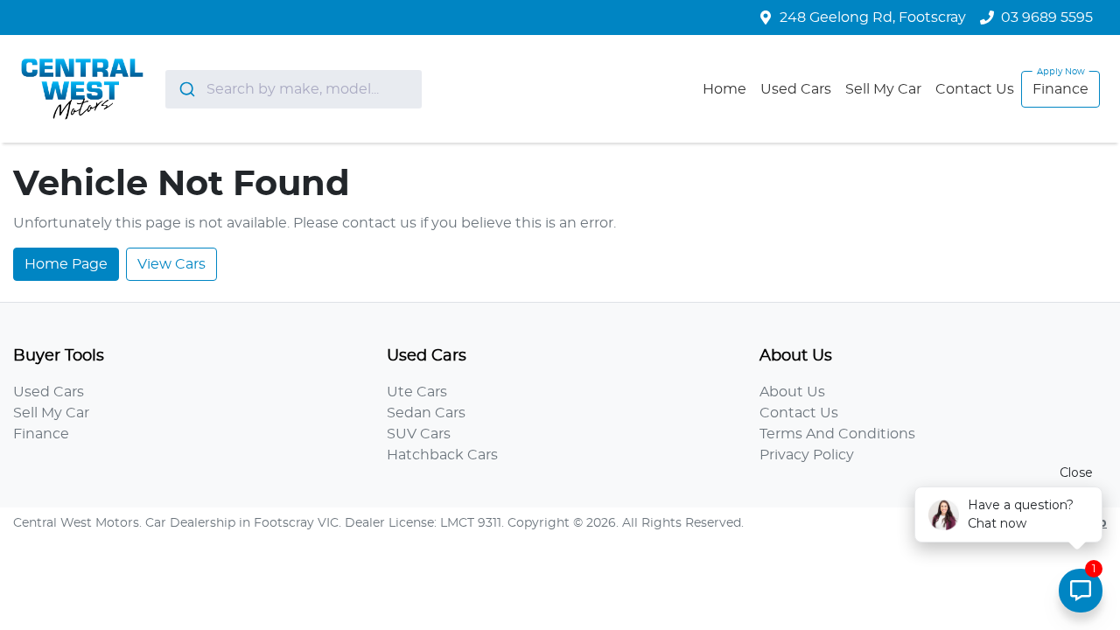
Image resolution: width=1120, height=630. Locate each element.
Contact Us (974, 89)
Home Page (66, 264)
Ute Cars (417, 392)
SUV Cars (419, 434)
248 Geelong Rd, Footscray (873, 17)
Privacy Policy (807, 455)
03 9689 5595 (1047, 17)
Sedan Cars (426, 413)
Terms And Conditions (837, 434)
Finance (1060, 89)
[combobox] (293, 89)
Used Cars (795, 89)
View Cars (171, 264)
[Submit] (185, 89)
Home (724, 89)
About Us (792, 392)
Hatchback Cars (442, 455)
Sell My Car (883, 89)
